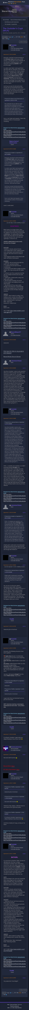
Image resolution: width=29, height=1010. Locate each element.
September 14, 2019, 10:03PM (9, 221)
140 (24, 37)
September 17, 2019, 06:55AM (9, 754)
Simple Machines (18, 1007)
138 (19, 37)
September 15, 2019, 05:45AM (9, 339)
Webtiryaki (17, 1006)
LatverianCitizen (16, 361)
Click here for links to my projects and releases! (13, 352)
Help (8, 1004)
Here (13, 766)
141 (3, 39)
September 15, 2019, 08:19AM (9, 512)
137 (17, 37)
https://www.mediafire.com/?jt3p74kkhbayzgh (14, 950)
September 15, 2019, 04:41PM (9, 626)
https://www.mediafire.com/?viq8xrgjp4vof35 (14, 311)
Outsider (14, 45)
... (15, 37)
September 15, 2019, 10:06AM (9, 565)
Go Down (5, 37)
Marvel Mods (7, 11)
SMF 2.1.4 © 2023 (11, 1007)
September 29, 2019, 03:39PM (9, 977)
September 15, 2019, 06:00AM (9, 368)
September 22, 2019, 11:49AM (9, 783)
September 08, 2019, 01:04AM (9, 148)
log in (9, 3)
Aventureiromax (16, 747)
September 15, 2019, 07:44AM (9, 418)
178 (7, 39)
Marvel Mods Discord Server (12, 356)
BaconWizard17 (16, 332)
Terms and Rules (13, 1004)
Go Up (4, 992)
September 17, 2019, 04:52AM (9, 734)
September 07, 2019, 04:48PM (9, 54)
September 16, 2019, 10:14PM (9, 648)
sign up (14, 3)
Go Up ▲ (20, 1004)
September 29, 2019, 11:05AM (9, 853)
